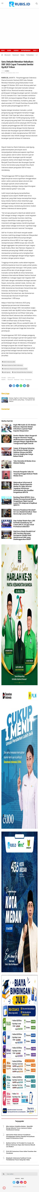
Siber (22, 1178)
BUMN (9, 50)
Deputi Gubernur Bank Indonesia (13, 365)
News (3, 50)
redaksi (7, 71)
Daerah (16, 50)
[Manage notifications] (4, 1187)
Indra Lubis (11, 377)
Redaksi (17, 1178)
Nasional (15, 55)
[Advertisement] (19, 28)
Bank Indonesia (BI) (9, 362)
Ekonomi (8, 55)
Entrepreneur (25, 50)
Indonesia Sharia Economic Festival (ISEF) (15, 369)
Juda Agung (7, 372)
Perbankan (30, 55)
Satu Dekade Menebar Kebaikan (23, 372)
